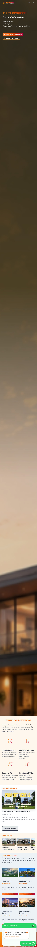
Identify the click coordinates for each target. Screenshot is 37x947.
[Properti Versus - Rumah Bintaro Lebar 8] (18, 799)
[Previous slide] (5, 844)
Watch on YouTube (10, 828)
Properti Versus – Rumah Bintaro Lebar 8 (16, 811)
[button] (33, 926)
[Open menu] (33, 2)
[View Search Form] (29, 2)
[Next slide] (31, 844)
